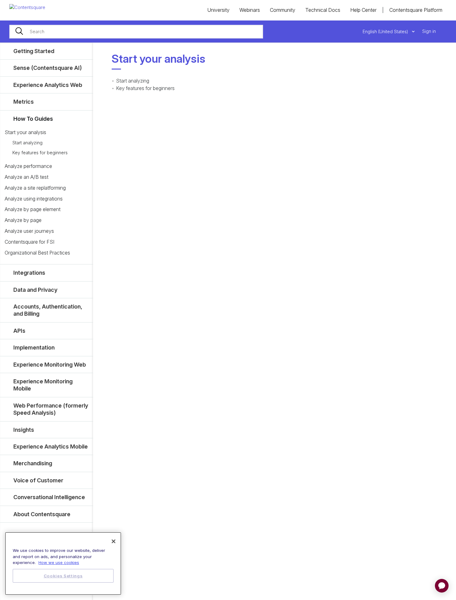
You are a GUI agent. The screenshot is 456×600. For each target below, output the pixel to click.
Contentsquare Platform (415, 10)
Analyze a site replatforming (35, 188)
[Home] (27, 7)
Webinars (249, 10)
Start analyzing (27, 142)
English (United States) (386, 31)
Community (282, 10)
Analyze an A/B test (26, 177)
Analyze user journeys (29, 231)
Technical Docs (322, 10)
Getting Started (33, 51)
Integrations (29, 272)
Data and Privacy (35, 289)
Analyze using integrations (34, 199)
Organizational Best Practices (37, 253)
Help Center (363, 10)
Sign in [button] (429, 31)
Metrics (23, 101)
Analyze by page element (32, 209)
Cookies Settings (63, 575)
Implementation (34, 347)
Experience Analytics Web (47, 85)
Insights (23, 429)
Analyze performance (28, 166)
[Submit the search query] (19, 31)
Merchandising (32, 463)
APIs (19, 330)
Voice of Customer (38, 480)
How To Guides (33, 118)
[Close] (113, 541)
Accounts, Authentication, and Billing (47, 310)
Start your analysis (25, 132)
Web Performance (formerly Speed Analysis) (50, 409)
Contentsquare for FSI (29, 242)
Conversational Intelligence (49, 497)
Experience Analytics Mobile (50, 446)
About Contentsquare (41, 514)
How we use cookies (58, 562)
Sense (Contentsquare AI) (47, 68)
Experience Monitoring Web (49, 364)
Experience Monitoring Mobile (43, 385)
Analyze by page (23, 220)
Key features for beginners (40, 152)
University (218, 10)
